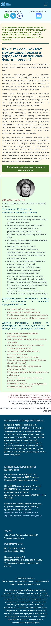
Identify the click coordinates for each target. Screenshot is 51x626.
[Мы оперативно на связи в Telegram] (13, 16)
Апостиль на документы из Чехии (22, 357)
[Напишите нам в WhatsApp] (6, 16)
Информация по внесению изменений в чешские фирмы (25, 168)
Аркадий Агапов (13, 200)
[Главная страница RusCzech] (5, 4)
